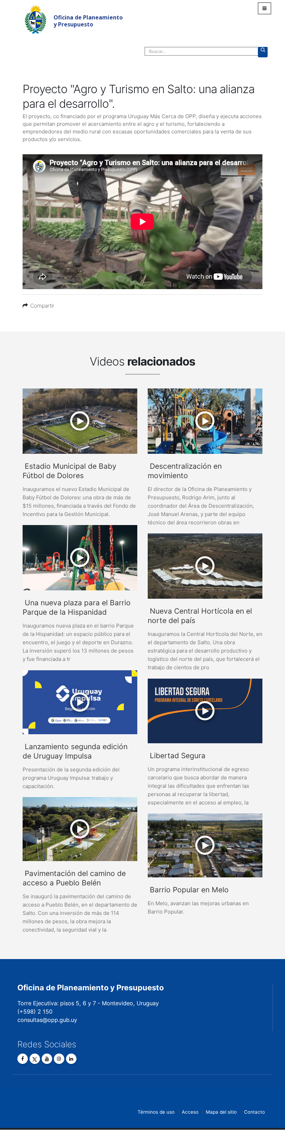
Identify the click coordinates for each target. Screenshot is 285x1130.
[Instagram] (59, 1059)
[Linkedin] (71, 1059)
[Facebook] (22, 1059)
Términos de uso (156, 1112)
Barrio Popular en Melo (189, 889)
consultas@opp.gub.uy (47, 1019)
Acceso (190, 1112)
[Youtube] (47, 1059)
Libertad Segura (177, 755)
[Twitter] (35, 1059)
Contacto (254, 1112)
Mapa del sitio (221, 1112)
